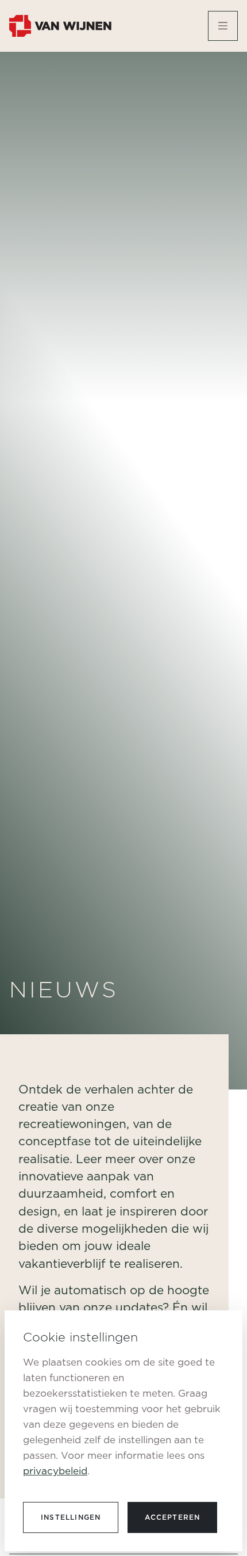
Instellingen (71, 1517)
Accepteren (172, 1517)
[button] (223, 26)
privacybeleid (55, 1471)
